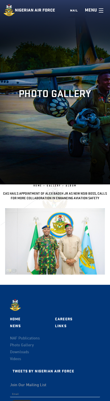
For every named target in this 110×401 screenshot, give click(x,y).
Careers (63, 319)
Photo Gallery (22, 345)
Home (15, 319)
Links (61, 326)
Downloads (19, 352)
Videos (15, 359)
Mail (74, 10)
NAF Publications (25, 338)
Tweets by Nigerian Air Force (43, 371)
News (15, 326)
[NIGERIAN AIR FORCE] (9, 10)
